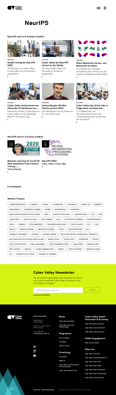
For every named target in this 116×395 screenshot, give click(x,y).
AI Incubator (71, 204)
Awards (48, 209)
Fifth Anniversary (36, 224)
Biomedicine (75, 209)
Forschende (63, 357)
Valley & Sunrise (64, 345)
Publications (78, 244)
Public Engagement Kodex (59, 244)
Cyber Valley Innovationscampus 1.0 (96, 357)
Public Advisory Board (17, 244)
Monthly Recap (53, 239)
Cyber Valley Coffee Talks (54, 163)
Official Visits (69, 239)
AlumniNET (98, 204)
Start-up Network (75, 249)
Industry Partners (27, 229)
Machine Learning (49, 234)
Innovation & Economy (46, 229)
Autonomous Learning (32, 209)
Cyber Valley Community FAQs (94, 377)
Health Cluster (77, 224)
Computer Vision (80, 214)
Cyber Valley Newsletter (66, 321)
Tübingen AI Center (93, 249)
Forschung (64, 352)
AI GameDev (33, 204)
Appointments (14, 209)
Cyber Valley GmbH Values (93, 365)
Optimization (83, 239)
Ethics (11, 224)
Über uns (89, 349)
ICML (96, 224)
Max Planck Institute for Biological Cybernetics (79, 234)
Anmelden (92, 290)
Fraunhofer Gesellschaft (57, 224)
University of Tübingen (47, 254)
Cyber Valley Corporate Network (95, 328)
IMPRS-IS (12, 229)
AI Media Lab (85, 204)
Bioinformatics (60, 209)
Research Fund (92, 244)
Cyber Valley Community (92, 353)
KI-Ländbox (62, 342)
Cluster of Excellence (61, 214)
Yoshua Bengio (14, 169)
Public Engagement (37, 244)
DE (99, 8)
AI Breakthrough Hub (17, 204)
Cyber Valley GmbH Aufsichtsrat (95, 369)
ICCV (88, 224)
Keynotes (35, 234)
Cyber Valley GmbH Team (93, 361)
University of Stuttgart (25, 254)
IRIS (87, 229)
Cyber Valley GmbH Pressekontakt (95, 373)
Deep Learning (46, 219)
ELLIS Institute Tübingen (74, 219)
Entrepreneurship (94, 219)
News (62, 316)
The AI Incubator (64, 338)
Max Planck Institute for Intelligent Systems (26, 239)
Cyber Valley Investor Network (94, 331)
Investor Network (75, 229)
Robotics (28, 249)
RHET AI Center (14, 249)
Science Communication (44, 249)
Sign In (12, 389)
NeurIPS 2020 (49, 161)
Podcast (95, 239)
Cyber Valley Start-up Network (94, 324)
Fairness (22, 224)
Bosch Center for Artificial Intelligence (24, 214)
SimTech (61, 249)
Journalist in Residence (18, 234)
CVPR (100, 214)
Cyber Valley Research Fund (68, 370)
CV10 (92, 214)
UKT (10, 254)
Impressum (36, 389)
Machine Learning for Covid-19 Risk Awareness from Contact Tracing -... (23, 164)
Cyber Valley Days (30, 219)
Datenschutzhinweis (42, 295)
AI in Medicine (58, 204)
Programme (65, 333)
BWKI (46, 214)
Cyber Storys (14, 219)
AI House (45, 204)
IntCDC (61, 229)
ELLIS (58, 219)
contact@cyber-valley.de (41, 333)
